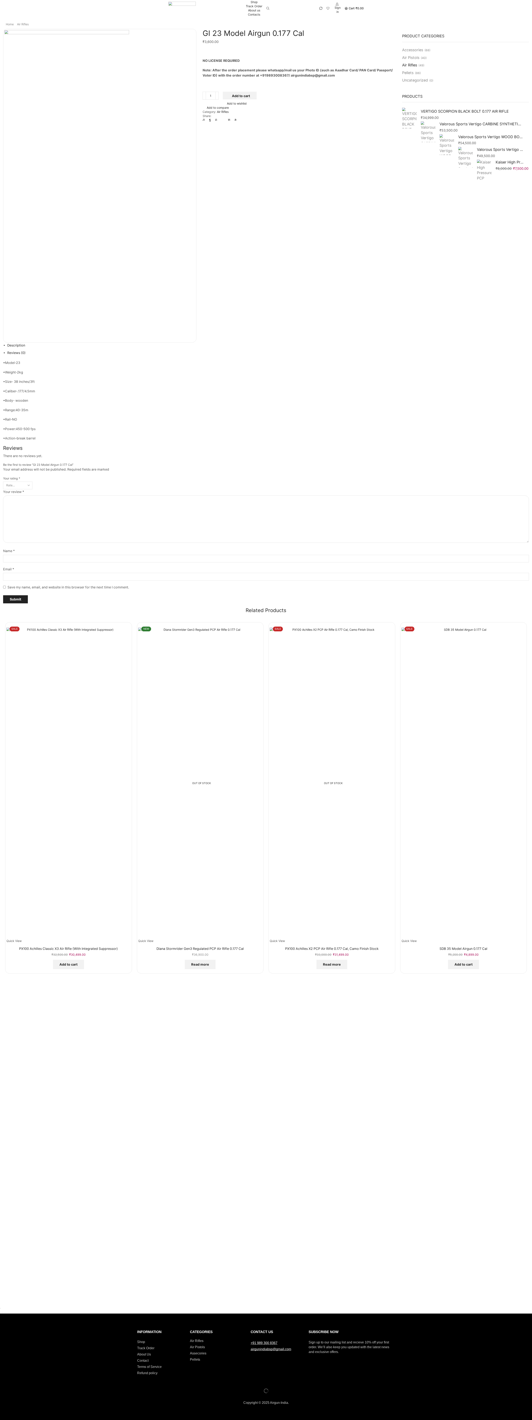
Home (10, 24)
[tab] (16, 345)
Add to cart (241, 96)
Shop (254, 2)
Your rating (11, 478)
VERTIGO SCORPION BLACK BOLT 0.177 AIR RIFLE (465, 111)
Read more (200, 964)
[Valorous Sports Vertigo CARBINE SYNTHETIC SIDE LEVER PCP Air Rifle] (428, 131)
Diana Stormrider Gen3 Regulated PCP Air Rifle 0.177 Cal (200, 949)
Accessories (412, 50)
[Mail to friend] (222, 119)
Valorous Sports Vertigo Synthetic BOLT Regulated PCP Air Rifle (500, 149)
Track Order (254, 6)
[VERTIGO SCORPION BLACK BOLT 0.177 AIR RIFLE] (409, 119)
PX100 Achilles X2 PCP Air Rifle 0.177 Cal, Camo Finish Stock (332, 949)
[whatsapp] (234, 119)
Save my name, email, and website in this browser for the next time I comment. (68, 587)
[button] (264, 1343)
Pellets (408, 73)
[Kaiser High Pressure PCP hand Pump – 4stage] (484, 170)
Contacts (254, 14)
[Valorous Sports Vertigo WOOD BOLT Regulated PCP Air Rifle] (447, 144)
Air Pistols (410, 57)
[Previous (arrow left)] (0, 1312)
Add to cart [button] (68, 964)
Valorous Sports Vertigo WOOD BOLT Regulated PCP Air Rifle (491, 137)
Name (9, 551)
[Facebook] (210, 119)
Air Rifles (23, 24)
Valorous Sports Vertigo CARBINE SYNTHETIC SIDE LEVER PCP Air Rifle (482, 124)
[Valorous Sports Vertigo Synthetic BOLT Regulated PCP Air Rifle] (465, 157)
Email (8, 569)
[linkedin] (229, 119)
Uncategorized (415, 80)
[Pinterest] (216, 119)
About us (254, 10)
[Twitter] (205, 119)
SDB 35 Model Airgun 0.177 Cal (463, 949)
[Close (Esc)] (0, 1308)
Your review (13, 492)
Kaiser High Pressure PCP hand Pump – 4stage (510, 162)
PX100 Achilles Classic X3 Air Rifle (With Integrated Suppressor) (68, 949)
